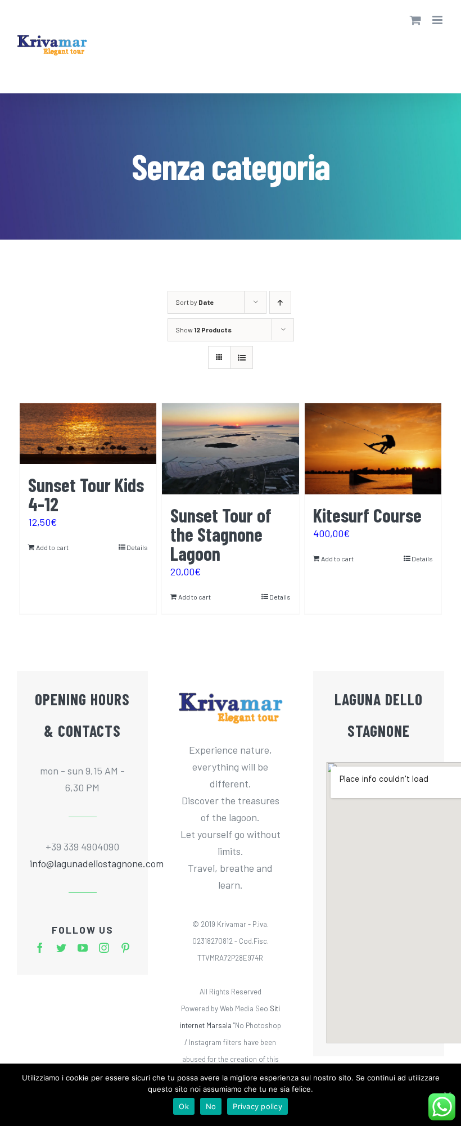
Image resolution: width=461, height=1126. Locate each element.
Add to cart (52, 547)
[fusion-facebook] (40, 948)
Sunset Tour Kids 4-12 (86, 494)
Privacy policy (257, 1106)
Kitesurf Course (367, 514)
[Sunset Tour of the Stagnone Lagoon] (230, 448)
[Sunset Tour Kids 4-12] (88, 433)
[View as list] (241, 357)
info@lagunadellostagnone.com (82, 863)
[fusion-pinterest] (125, 948)
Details (137, 547)
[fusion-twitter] (61, 948)
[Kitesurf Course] (373, 448)
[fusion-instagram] (104, 948)
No (211, 1106)
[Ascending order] (280, 302)
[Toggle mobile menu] (438, 20)
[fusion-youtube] (83, 948)
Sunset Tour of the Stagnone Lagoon (221, 534)
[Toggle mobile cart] (415, 20)
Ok (184, 1106)
